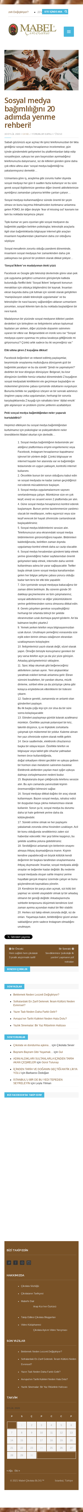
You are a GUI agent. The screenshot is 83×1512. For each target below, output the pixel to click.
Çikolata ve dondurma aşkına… (32, 1045)
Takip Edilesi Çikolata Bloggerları (38, 1317)
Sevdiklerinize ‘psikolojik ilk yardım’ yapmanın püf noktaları (59, 957)
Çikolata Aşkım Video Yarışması (50, 1330)
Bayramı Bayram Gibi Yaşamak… (33, 1052)
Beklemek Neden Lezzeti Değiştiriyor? (36, 994)
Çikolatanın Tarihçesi (32, 1293)
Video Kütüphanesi (31, 1324)
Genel (26, 134)
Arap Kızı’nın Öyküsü (44, 1306)
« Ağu (10, 1470)
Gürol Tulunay (50, 1062)
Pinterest (22, 1262)
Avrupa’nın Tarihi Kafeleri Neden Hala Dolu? (40, 1018)
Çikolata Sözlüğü (30, 1286)
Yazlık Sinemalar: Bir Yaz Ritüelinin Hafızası (39, 1025)
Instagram (29, 1262)
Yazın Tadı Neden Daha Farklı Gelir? (35, 1011)
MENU (69, 32)
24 (41, 1447)
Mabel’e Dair (27, 1301)
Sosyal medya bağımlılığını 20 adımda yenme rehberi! (29, 112)
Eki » (17, 1470)
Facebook (15, 1262)
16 (31, 1440)
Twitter (9, 1262)
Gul (61, 1052)
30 (31, 1455)
